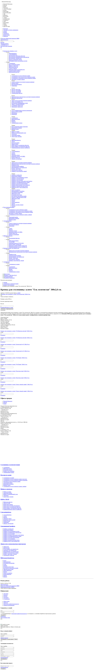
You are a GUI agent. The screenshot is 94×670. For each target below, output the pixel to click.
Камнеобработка (13, 53)
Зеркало (13, 153)
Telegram (10, 276)
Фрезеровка (14, 113)
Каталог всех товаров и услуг (10, 51)
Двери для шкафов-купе (17, 101)
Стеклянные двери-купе (17, 105)
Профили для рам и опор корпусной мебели (22, 181)
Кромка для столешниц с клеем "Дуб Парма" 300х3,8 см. (14, 357)
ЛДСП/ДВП (12, 242)
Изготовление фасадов (14, 238)
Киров (4, 403)
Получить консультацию (6, 46)
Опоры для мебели (7, 573)
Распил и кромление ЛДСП (15, 59)
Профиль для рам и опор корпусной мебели (13, 535)
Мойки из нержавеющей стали (19, 132)
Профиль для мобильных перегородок (12, 532)
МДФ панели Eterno (8, 504)
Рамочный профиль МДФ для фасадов (18, 245)
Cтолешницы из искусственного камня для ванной (15, 480)
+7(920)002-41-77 (5, 44)
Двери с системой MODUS (18, 104)
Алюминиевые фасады (17, 93)
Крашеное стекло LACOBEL (18, 156)
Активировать (4, 658)
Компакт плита (15, 129)
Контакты (5, 28)
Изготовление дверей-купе (15, 58)
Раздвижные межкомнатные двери (20, 103)
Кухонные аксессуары (17, 194)
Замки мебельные (7, 570)
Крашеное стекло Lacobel (9, 519)
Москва (5, 402)
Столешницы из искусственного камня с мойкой (20, 214)
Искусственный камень (14, 64)
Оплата (5, 31)
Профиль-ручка (15, 165)
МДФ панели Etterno (14, 240)
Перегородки (6, 547)
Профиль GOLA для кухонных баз (20, 187)
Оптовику (6, 597)
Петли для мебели (16, 189)
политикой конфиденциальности (19, 613)
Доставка (5, 593)
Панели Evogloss (15, 142)
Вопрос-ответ (6, 34)
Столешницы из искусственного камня (21, 75)
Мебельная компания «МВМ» (8, 587)
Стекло (13, 152)
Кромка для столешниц (8, 471)
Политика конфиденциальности (11, 604)
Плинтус (14, 121)
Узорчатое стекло (16, 155)
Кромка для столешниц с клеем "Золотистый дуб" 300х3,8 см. (15, 344)
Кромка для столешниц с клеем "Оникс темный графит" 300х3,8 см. (17, 384)
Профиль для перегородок (18, 178)
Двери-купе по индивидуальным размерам (22, 100)
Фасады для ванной (16, 91)
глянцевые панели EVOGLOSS (16, 243)
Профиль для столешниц (9, 538)
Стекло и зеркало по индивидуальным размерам (23, 82)
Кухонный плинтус (7, 470)
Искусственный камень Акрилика (20, 126)
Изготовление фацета (17, 84)
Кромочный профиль (17, 176)
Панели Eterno (15, 144)
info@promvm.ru (4, 39)
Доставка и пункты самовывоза (10, 30)
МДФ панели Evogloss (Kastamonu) (11, 505)
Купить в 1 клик (9, 307)
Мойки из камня (15, 131)
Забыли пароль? (4, 638)
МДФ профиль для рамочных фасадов (20, 146)
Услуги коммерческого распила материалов (22, 110)
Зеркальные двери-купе (17, 106)
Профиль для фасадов (17, 175)
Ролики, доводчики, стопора (10, 554)
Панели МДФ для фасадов (15, 244)
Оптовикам (6, 33)
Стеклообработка (13, 54)
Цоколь (13, 203)
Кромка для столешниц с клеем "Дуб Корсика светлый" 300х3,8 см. (16, 331)
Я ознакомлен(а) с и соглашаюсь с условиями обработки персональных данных (29, 613)
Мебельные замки (16, 198)
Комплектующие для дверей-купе (17, 69)
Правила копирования (8, 605)
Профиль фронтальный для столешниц (21, 185)
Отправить (3, 615)
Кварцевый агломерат (17, 127)
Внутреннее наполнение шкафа (19, 196)
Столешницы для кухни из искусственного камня (23, 77)
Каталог (2, 42)
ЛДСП (13, 141)
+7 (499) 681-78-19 (12, 275)
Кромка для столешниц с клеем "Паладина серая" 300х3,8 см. (15, 371)
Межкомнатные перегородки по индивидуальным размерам (26, 96)
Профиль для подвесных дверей (19, 171)
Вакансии (5, 36)
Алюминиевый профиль (14, 70)
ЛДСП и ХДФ (6, 503)
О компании (6, 599)
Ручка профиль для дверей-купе (10, 549)
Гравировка (14, 85)
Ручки (4, 564)
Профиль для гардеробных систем (20, 177)
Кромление (14, 114)
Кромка (13, 120)
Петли (4, 560)
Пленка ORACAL (16, 157)
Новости (5, 602)
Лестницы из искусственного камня (11, 481)
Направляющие (7, 561)
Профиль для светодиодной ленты (20, 186)
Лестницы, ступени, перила (18, 79)
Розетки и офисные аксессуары (19, 197)
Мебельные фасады (13, 67)
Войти (16, 639)
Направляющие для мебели (18, 191)
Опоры (13, 201)
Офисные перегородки (17, 98)
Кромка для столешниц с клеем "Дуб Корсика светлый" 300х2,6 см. (16, 337)
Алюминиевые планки (17, 122)
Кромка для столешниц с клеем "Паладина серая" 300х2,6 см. (15, 377)
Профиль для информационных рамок (21, 182)
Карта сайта (6, 601)
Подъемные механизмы (17, 192)
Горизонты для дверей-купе (9, 550)
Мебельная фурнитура (14, 72)
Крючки (13, 206)
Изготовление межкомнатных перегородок (19, 57)
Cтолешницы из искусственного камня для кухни (15, 479)
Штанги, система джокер (17, 204)
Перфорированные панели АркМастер (21, 147)
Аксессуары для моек (17, 136)
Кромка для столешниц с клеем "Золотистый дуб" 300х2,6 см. (15, 351)
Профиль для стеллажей (17, 180)
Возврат (5, 32)
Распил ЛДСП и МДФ (17, 111)
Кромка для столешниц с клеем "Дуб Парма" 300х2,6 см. (14, 364)
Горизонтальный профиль (18, 166)
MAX (8, 274)
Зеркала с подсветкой (17, 158)
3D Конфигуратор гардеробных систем (18, 60)
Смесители (14, 134)
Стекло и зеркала (13, 68)
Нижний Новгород (7, 401)
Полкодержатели (15, 202)
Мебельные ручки (16, 193)
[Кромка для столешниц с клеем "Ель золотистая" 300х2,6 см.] (15, 294)
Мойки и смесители (13, 65)
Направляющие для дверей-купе (19, 167)
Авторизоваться (4, 657)
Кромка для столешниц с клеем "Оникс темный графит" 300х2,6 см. (17, 391)
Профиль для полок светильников (20, 183)
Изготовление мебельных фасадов (17, 56)
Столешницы (12, 63)
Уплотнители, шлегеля (17, 170)
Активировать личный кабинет (7, 639)
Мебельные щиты (16, 119)
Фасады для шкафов (16, 90)
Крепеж (13, 199)
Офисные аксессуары (8, 569)
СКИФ (18, 293)
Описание (3, 308)
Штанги (5, 576)
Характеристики (9, 308)
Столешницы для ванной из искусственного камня (24, 78)
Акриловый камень (13, 217)
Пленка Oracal (15, 83)
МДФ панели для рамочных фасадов (20, 145)
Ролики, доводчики (16, 168)
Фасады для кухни (16, 89)
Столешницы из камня (14, 264)
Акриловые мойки (16, 135)
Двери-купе (6, 546)
